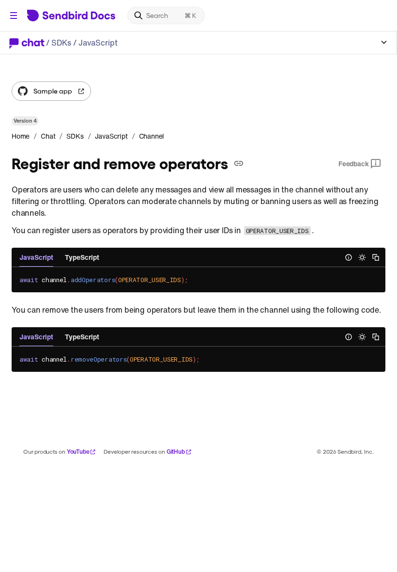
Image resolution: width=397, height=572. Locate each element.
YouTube (78, 451)
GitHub (176, 451)
